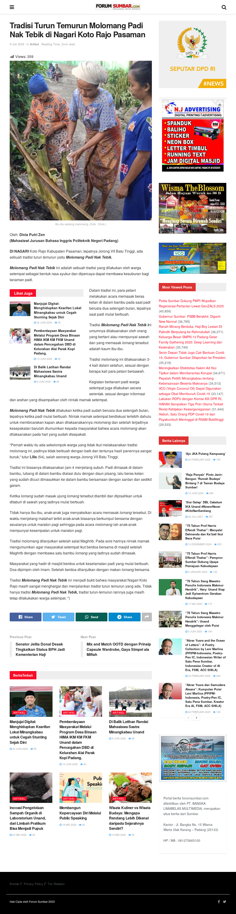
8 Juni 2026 (43, 381)
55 (59, 322)
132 (214, 572)
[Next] (196, 717)
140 (209, 631)
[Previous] (188, 717)
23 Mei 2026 (19, 834)
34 (132, 834)
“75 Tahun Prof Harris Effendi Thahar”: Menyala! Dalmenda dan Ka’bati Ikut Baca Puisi (204, 531)
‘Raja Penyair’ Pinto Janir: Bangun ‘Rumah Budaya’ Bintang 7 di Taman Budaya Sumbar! (204, 480)
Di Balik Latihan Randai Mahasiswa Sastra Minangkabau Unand (52, 371)
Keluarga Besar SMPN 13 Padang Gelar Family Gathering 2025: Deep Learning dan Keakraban (190, 341)
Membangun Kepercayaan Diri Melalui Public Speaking (80, 813)
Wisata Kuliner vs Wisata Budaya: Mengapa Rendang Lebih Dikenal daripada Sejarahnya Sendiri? (129, 818)
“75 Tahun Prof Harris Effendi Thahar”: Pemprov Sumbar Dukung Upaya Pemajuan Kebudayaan (204, 559)
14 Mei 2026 (118, 834)
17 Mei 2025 (194, 603)
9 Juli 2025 (17, 44)
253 (219, 544)
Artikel (34, 44)
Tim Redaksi (56, 884)
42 (83, 824)
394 (211, 493)
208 (217, 676)
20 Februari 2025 (198, 459)
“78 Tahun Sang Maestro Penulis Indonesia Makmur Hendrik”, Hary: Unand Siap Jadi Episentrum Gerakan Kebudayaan (205, 589)
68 (57, 381)
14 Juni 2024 (195, 493)
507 (210, 516)
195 (217, 459)
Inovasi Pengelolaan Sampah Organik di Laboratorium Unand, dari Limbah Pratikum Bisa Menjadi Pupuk (28, 818)
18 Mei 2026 (69, 824)
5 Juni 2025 (194, 631)
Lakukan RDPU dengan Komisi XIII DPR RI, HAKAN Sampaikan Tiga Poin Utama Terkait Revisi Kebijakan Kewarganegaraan (191, 403)
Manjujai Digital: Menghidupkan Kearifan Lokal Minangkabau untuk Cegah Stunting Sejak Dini (57, 310)
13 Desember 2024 (199, 544)
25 (33, 834)
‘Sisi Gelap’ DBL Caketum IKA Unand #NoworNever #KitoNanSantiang (203, 506)
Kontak (14, 884)
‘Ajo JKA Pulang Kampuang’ (205, 453)
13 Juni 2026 (44, 358)
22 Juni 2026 (44, 322)
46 (59, 358)
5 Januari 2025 (197, 572)
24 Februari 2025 (198, 676)
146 (217, 712)
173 (209, 603)
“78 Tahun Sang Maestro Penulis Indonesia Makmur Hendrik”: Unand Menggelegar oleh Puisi (204, 619)
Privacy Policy (33, 884)
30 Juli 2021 (195, 516)
